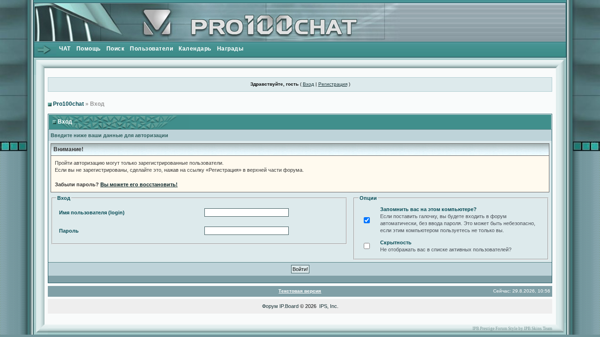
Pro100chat (68, 104)
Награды (230, 48)
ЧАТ (65, 48)
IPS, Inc (328, 306)
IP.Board (289, 306)
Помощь (88, 48)
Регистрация (332, 84)
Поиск (115, 48)
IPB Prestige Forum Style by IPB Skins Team (512, 328)
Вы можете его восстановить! (139, 184)
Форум (270, 306)
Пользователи (151, 48)
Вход (308, 84)
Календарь (195, 48)
